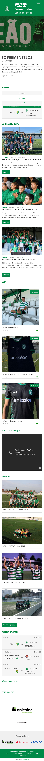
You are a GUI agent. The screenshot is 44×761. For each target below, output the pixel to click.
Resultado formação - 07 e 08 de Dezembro (22, 159)
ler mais (6, 172)
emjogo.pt (26, 759)
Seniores (5, 207)
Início (8, 753)
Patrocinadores (18, 753)
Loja (36, 753)
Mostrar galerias (9, 625)
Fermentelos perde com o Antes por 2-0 (20, 209)
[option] (22, 33)
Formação (6, 157)
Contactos (23, 756)
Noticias (29, 753)
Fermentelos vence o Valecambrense (18, 259)
